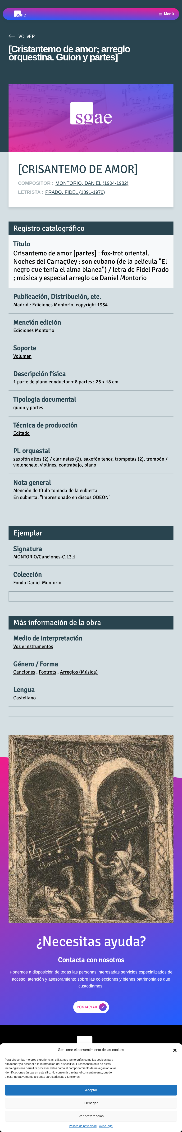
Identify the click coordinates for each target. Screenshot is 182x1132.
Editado (21, 433)
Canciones (24, 672)
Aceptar (91, 1090)
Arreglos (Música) (79, 672)
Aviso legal (106, 1126)
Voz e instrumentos (33, 646)
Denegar (91, 1103)
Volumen (22, 356)
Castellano (24, 698)
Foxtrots (47, 672)
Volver (26, 36)
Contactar (87, 1007)
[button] (175, 1049)
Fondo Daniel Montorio (37, 583)
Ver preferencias (91, 1116)
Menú (169, 14)
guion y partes (28, 407)
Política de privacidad (83, 1126)
